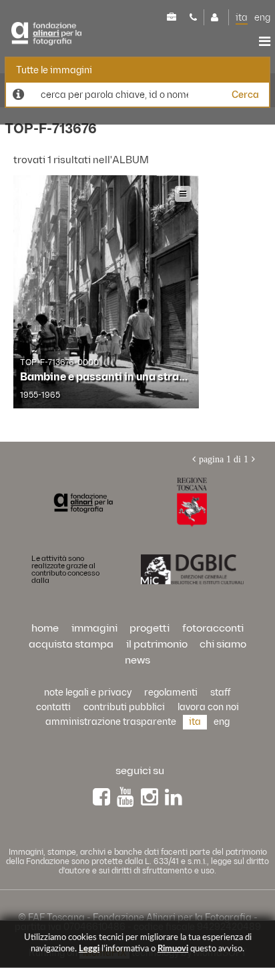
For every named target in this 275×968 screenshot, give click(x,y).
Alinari (46, 34)
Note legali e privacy (87, 692)
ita (242, 17)
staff (220, 692)
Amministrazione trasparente (110, 721)
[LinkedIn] (174, 797)
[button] (236, 909)
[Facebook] (101, 797)
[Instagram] (150, 797)
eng (262, 17)
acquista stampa (71, 644)
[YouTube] (125, 797)
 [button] (264, 41)
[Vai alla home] (82, 502)
